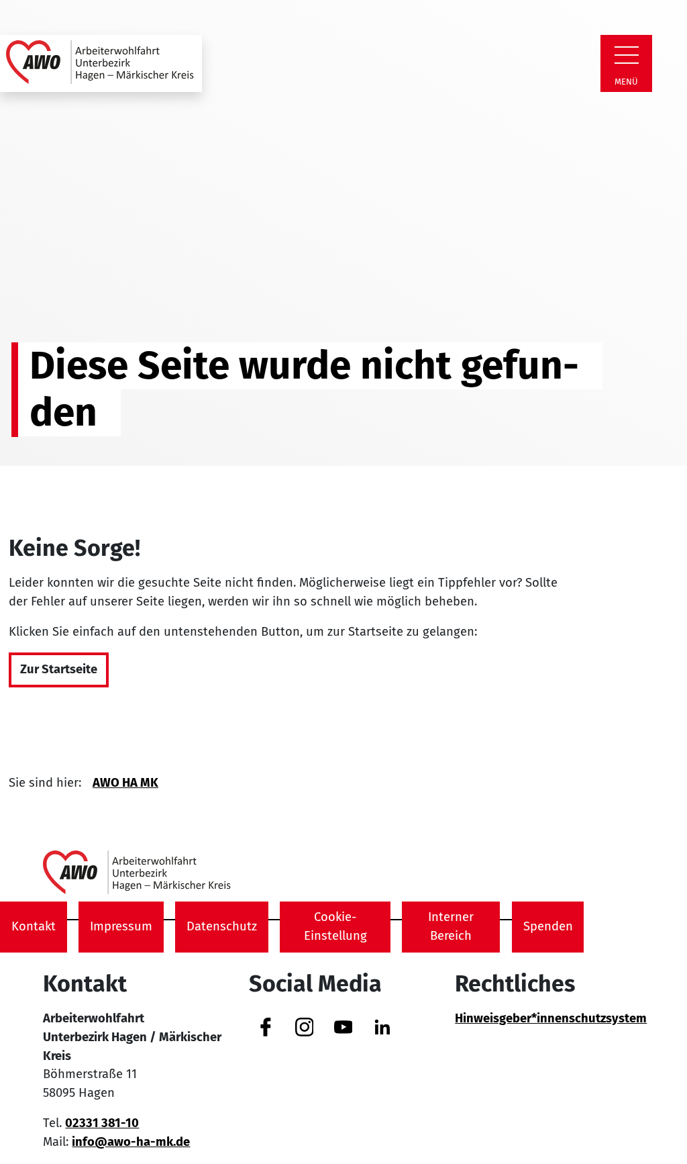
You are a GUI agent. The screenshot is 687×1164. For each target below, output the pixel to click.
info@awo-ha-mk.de (131, 1141)
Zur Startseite (58, 669)
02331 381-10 (102, 1123)
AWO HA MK (125, 782)
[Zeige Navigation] (626, 55)
